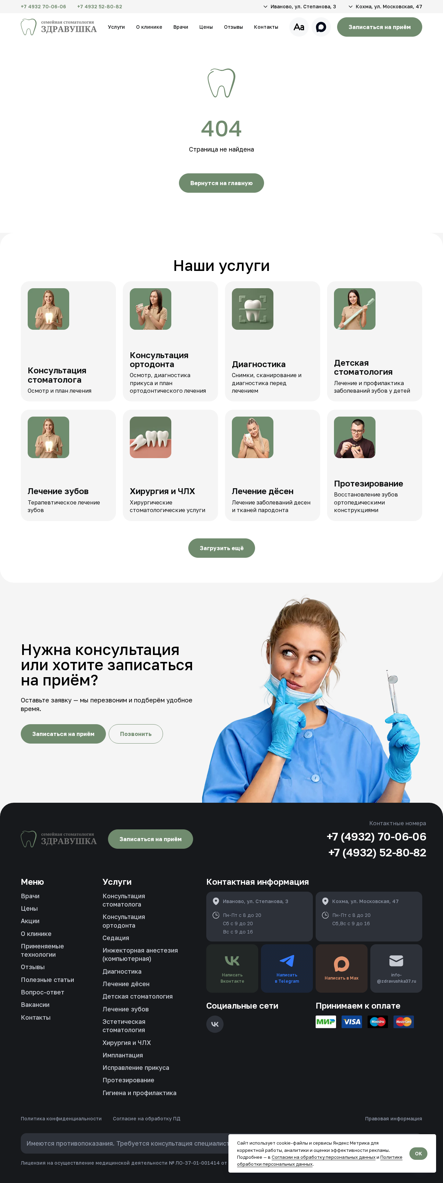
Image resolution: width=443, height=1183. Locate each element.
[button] (299, 6)
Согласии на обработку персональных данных (324, 1157)
